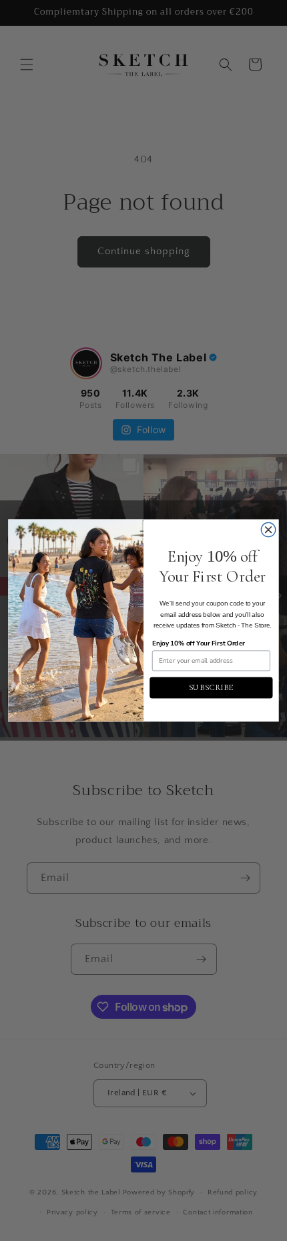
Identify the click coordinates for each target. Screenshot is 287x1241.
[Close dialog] (268, 529)
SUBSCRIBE (211, 688)
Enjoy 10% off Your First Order (198, 643)
